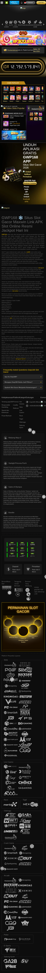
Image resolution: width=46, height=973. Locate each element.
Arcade (40, 25)
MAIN (6, 89)
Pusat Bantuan (7, 416)
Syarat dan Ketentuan (5, 411)
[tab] (37, 108)
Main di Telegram (14, 2)
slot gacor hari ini (21, 359)
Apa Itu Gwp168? (11, 377)
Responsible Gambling (6, 406)
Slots (11, 25)
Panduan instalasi (29, 183)
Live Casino (15, 26)
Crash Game (35, 26)
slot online (15, 291)
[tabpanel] (23, 37)
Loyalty (15, 405)
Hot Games (6, 26)
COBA (31, 112)
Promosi (16, 402)
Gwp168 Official (34, 402)
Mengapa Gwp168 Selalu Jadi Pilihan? (19, 382)
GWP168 (4, 234)
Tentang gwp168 (7, 402)
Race (20, 25)
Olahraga (29, 25)
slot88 (28, 252)
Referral (16, 408)
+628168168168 (34, 406)
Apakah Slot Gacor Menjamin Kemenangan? (21, 387)
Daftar (41, 2)
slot (11, 318)
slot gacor (41, 268)
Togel (24, 25)
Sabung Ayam (22, 426)
